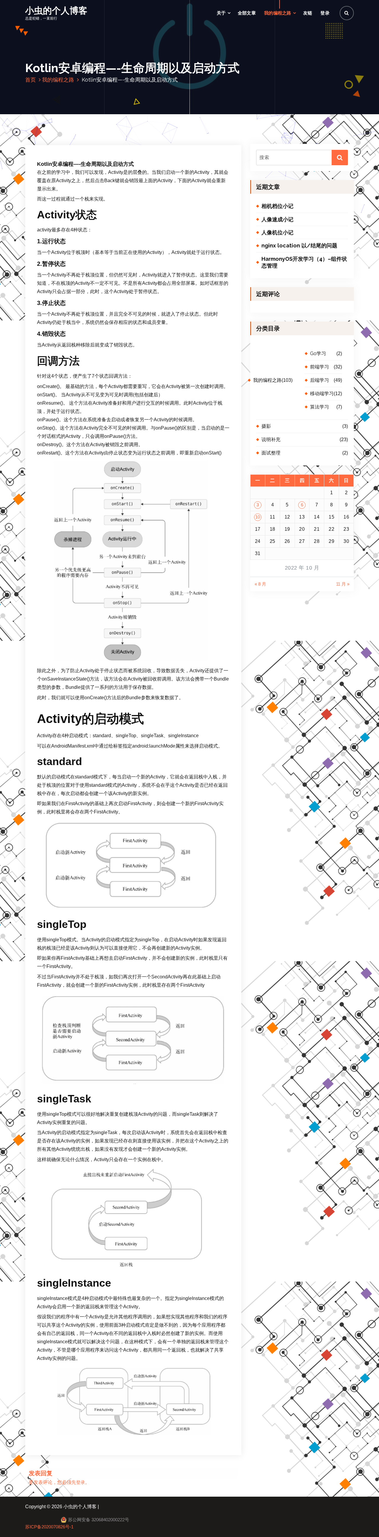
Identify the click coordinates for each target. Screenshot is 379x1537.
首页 (30, 80)
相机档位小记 (277, 206)
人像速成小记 (277, 219)
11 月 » (342, 584)
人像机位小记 (277, 232)
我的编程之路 (277, 12)
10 (257, 517)
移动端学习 (322, 393)
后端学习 (319, 380)
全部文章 (247, 12)
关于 (221, 12)
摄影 (266, 426)
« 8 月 (260, 584)
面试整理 (270, 453)
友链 (307, 12)
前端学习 (319, 367)
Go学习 (318, 353)
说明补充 (270, 439)
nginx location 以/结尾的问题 (299, 245)
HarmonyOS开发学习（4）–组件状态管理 (304, 262)
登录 (325, 12)
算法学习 (319, 407)
